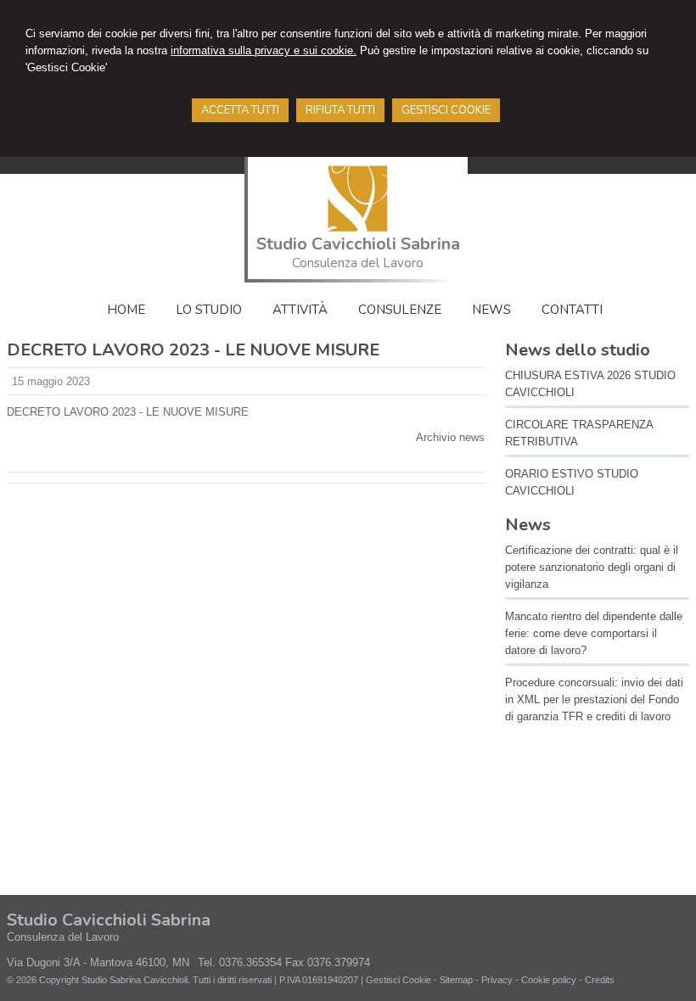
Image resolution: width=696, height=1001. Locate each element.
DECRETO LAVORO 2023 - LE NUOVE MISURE (128, 411)
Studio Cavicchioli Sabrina (358, 243)
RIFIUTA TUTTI (340, 110)
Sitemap (456, 980)
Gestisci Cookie (398, 980)
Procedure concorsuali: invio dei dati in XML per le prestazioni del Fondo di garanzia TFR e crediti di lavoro (594, 699)
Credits (600, 980)
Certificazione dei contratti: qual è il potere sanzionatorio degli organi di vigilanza (591, 567)
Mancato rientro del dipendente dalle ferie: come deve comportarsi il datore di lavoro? (593, 633)
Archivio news (450, 437)
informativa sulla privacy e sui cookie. (263, 50)
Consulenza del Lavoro (358, 262)
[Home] (358, 227)
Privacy (497, 980)
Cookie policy (548, 980)
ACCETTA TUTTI (240, 110)
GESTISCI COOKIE (446, 110)
